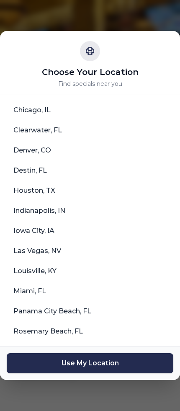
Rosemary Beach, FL (48, 331)
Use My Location (90, 363)
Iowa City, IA (33, 231)
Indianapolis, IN (39, 211)
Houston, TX (34, 190)
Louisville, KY (35, 271)
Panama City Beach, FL (52, 311)
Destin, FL (30, 170)
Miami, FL (29, 291)
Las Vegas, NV (37, 251)
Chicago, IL (32, 110)
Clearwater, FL (37, 130)
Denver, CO (32, 150)
